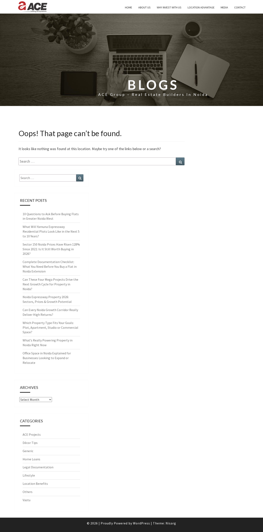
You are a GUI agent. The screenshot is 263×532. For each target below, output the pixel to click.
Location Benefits (35, 483)
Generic (28, 451)
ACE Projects (32, 434)
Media (224, 7)
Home (128, 7)
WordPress (141, 523)
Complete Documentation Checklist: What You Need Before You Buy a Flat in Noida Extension (50, 266)
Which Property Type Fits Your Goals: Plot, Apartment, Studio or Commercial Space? (50, 327)
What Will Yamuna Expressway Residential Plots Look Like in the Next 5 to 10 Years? (51, 231)
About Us (144, 7)
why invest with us (169, 7)
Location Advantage (201, 7)
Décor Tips (30, 443)
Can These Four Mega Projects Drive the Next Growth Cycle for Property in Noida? (50, 284)
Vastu (26, 500)
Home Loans (31, 459)
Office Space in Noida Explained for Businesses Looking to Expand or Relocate (47, 358)
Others (27, 492)
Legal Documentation (38, 467)
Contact (240, 7)
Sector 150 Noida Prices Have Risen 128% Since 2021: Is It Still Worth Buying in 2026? (51, 249)
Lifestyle (29, 475)
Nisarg (171, 523)
